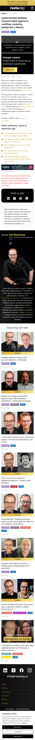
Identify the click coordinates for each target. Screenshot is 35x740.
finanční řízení (26, 90)
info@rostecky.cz (17, 676)
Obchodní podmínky (22, 709)
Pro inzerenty (10, 709)
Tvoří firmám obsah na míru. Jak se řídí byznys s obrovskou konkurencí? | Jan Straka (17, 439)
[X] (14, 198)
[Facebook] (22, 670)
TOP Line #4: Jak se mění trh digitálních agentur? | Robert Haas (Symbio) (15, 480)
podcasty (18, 298)
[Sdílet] (20, 198)
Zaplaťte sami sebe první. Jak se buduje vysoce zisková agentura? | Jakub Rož (15, 565)
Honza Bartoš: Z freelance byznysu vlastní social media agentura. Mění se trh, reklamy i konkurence (17, 521)
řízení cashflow (26, 106)
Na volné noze (25, 527)
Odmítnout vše (18, 736)
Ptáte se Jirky (6, 657)
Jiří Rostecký (7, 77)
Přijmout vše (17, 727)
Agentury (14, 13)
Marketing (14, 404)
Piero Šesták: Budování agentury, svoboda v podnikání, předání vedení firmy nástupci (17, 159)
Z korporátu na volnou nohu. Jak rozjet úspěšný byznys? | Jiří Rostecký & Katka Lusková (17, 647)
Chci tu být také (9, 171)
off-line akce (27, 308)
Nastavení (18, 732)
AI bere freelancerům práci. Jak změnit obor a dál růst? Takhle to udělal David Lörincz (17, 606)
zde (23, 224)
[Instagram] (30, 670)
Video (13, 32)
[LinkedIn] (5, 670)
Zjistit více (24, 723)
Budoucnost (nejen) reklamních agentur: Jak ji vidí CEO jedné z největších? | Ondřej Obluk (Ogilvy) (16, 398)
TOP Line (13, 486)
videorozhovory (7, 298)
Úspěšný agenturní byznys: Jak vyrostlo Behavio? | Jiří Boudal (14, 358)
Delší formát (6, 654)
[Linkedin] (8, 198)
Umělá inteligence (19, 613)
